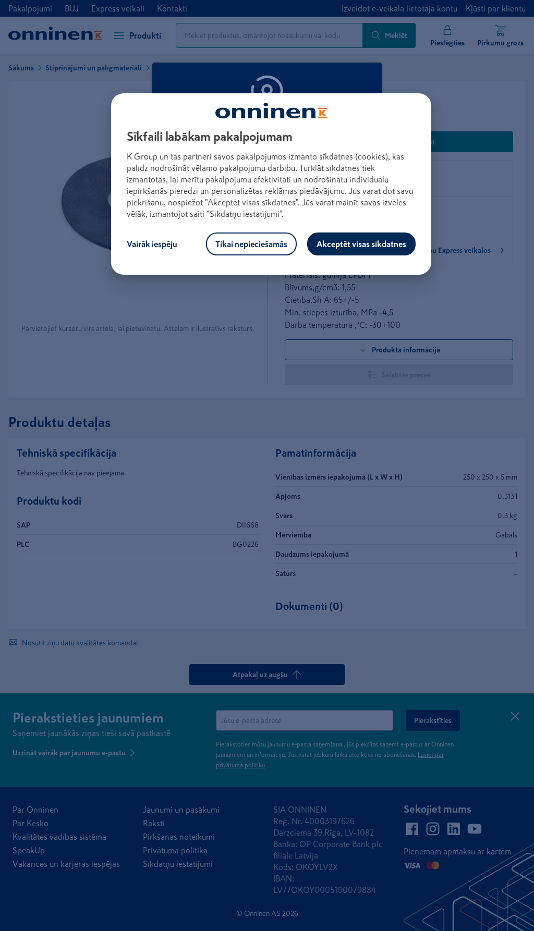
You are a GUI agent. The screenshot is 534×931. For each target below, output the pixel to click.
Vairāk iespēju (152, 244)
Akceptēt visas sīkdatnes (361, 244)
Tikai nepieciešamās (251, 244)
